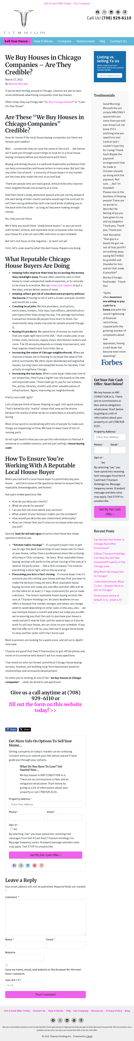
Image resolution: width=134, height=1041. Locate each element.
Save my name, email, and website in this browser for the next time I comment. (43, 972)
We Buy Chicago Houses (59, 102)
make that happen (61, 285)
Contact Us (118, 41)
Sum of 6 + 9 (13, 980)
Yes (15, 829)
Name (9, 939)
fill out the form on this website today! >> (45, 707)
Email (51, 812)
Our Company (82, 3)
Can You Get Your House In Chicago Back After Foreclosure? (109, 544)
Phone (13, 812)
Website (10, 952)
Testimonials (85, 41)
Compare (64, 41)
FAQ (102, 41)
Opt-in (13, 825)
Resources (97, 1010)
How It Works (43, 41)
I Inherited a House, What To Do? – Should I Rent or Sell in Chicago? (109, 586)
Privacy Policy (114, 1010)
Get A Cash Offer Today (57, 3)
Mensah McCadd (18, 84)
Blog (127, 1010)
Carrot (89, 1036)
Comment (12, 897)
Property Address (20, 799)
